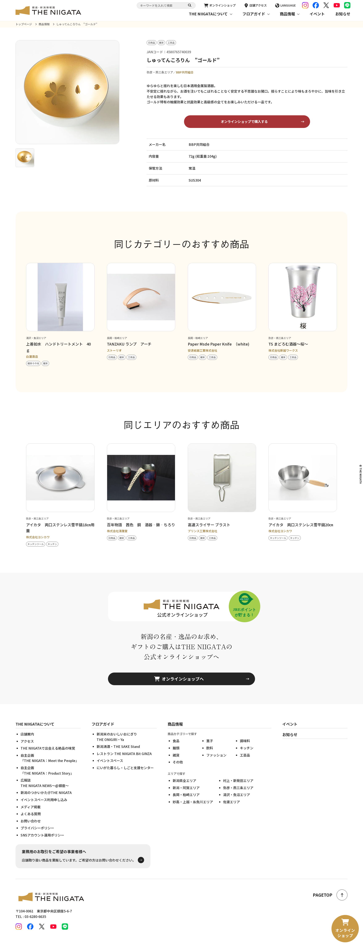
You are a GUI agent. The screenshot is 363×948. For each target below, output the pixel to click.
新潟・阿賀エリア (186, 787)
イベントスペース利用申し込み (44, 799)
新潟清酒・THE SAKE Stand (118, 746)
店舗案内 (27, 734)
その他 (178, 762)
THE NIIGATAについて (208, 13)
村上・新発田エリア (238, 780)
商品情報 (287, 13)
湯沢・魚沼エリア (236, 794)
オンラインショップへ (183, 679)
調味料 (245, 740)
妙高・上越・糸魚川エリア (193, 801)
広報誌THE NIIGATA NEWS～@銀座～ (45, 783)
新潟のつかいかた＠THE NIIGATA (46, 792)
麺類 (176, 747)
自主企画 (50, 758)
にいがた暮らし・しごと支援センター (125, 767)
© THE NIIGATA (360, 474)
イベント (317, 13)
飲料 (209, 747)
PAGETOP (322, 895)
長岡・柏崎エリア (186, 794)
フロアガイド (253, 13)
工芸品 (245, 755)
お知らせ (342, 13)
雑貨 (176, 755)
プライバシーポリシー (37, 827)
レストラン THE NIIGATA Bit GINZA (124, 753)
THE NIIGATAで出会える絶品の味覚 (48, 748)
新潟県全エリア (184, 780)
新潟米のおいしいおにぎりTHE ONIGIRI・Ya (117, 736)
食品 (176, 740)
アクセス (27, 741)
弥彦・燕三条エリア (238, 787)
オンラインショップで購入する (244, 121)
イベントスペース (110, 760)
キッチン (246, 747)
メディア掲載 (31, 806)
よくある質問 (31, 813)
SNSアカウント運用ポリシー (42, 835)
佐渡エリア (231, 801)
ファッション (216, 755)
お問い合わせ (31, 820)
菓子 (209, 740)
